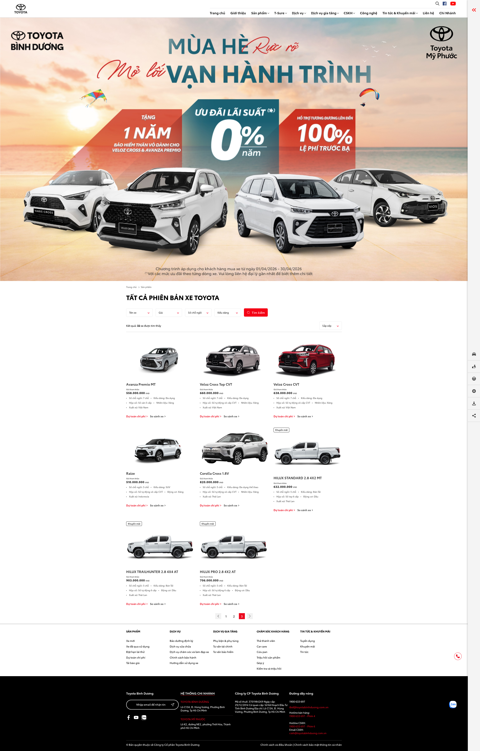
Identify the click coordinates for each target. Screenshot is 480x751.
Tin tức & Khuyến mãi (398, 13)
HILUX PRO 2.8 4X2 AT (218, 571)
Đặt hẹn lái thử (135, 652)
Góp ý (260, 663)
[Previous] (218, 616)
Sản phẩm (259, 13)
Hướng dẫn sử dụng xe (184, 663)
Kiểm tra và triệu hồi (269, 668)
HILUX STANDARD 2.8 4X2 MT (298, 477)
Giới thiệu (238, 13)
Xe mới (130, 641)
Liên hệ (428, 13)
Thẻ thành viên (266, 641)
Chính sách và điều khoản (276, 744)
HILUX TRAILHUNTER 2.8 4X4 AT (152, 571)
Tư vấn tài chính (222, 646)
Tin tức (304, 652)
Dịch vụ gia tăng (323, 13)
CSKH (348, 13)
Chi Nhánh (447, 13)
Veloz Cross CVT (286, 384)
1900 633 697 (297, 701)
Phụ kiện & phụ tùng (225, 641)
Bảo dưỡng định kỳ (181, 641)
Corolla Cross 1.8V (214, 473)
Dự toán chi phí (136, 416)
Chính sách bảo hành (183, 657)
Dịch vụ (298, 13)
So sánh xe (157, 416)
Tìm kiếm (258, 312)
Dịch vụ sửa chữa (180, 646)
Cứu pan (262, 652)
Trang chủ (217, 13)
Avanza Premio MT (141, 384)
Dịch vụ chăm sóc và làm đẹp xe (189, 652)
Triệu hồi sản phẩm (268, 657)
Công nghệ (368, 13)
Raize (130, 473)
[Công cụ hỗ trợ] (474, 10)
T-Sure (279, 13)
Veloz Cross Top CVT (216, 384)
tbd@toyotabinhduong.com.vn (308, 707)
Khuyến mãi (307, 646)
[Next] (250, 616)
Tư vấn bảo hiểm (223, 652)
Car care (262, 646)
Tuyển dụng (307, 641)
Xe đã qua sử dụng (137, 646)
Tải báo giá (133, 663)
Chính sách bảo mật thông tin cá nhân (318, 744)
